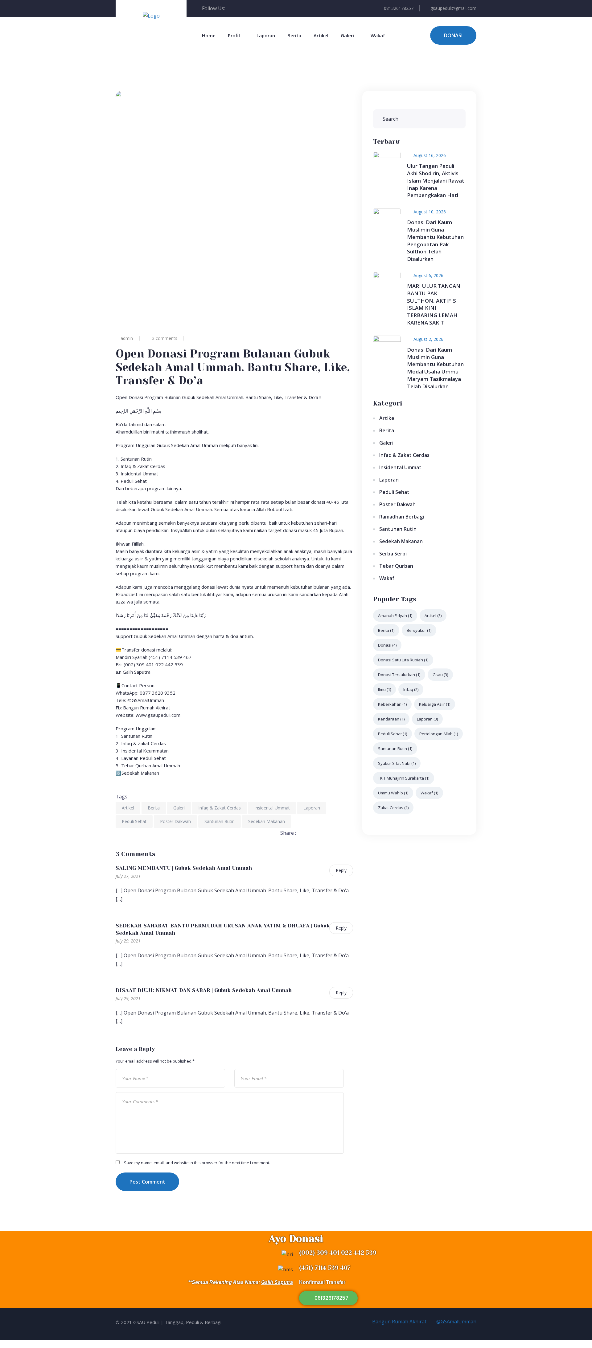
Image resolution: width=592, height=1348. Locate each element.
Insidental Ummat (272, 808)
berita (386, 630)
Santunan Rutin (219, 821)
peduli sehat (392, 734)
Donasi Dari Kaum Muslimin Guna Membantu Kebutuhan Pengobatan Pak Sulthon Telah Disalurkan (435, 240)
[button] (328, 1298)
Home (209, 35)
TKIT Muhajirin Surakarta (403, 778)
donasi (387, 645)
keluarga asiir (434, 704)
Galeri (347, 35)
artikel (433, 615)
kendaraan (391, 719)
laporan (427, 719)
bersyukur (419, 630)
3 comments (164, 338)
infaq (410, 689)
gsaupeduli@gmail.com (453, 8)
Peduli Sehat (134, 821)
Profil (234, 35)
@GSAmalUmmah (455, 1321)
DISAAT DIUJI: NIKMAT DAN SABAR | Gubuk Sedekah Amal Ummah (204, 990)
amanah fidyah (395, 615)
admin (127, 338)
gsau (440, 674)
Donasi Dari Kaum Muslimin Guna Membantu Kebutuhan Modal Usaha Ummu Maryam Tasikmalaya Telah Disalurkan (435, 368)
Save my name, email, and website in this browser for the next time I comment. (197, 1162)
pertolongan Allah (438, 734)
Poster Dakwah (175, 821)
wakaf (429, 793)
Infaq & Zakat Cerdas (219, 808)
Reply (341, 870)
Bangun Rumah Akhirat (398, 1321)
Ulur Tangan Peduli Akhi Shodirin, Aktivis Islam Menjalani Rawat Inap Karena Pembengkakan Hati (435, 180)
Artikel (321, 35)
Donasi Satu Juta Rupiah (403, 660)
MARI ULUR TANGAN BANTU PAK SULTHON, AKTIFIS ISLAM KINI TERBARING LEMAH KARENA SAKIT (433, 304)
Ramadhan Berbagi (401, 516)
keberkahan (392, 704)
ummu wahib (393, 793)
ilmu (384, 689)
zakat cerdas (393, 807)
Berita (294, 35)
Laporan (266, 35)
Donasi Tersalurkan (399, 674)
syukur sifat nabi (397, 763)
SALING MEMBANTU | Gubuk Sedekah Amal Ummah (184, 868)
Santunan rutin (395, 748)
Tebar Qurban (396, 566)
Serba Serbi (393, 553)
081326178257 (398, 8)
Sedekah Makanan (266, 821)
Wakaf (378, 35)
